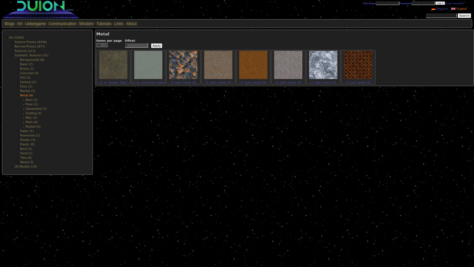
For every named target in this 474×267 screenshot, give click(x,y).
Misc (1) (31, 117)
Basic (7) (26, 64)
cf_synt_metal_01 (323, 82)
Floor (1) (26, 86)
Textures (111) (25, 51)
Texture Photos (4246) (30, 42)
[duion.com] (41, 18)
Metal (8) (26, 95)
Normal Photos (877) (29, 46)
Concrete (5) (29, 73)
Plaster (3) (27, 140)
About (131, 23)
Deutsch (441, 9)
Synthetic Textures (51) (31, 55)
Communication (62, 23)
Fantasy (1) (28, 82)
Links (118, 23)
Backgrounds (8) (32, 60)
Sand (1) (26, 153)
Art (19, 23)
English (461, 9)
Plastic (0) (27, 144)
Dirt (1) (25, 77)
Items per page (109, 40)
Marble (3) (27, 91)
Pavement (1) (30, 135)
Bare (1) (32, 100)
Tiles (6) (26, 157)
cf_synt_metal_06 (253, 82)
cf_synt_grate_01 (358, 82)
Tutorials (103, 23)
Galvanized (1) (36, 109)
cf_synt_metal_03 (218, 82)
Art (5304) (16, 37)
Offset (130, 40)
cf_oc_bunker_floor (113, 82)
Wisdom (86, 23)
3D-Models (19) (25, 166)
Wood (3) (26, 162)
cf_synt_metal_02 (183, 82)
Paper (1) (27, 131)
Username (369, 3)
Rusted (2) (33, 126)
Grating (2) (33, 113)
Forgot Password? (454, 3)
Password (405, 3)
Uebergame (35, 23)
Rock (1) (26, 149)
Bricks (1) (27, 68)
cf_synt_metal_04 (288, 82)
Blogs (9, 23)
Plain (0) (32, 122)
